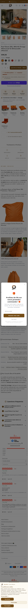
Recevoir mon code (14, 315)
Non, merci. (14, 319)
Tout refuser (7, 599)
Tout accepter (7, 605)
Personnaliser (14, 602)
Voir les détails (4, 596)
